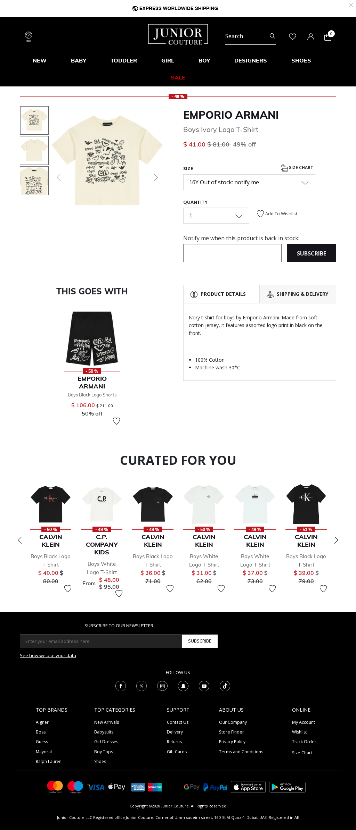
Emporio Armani (231, 114)
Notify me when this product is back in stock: (241, 238)
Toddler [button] (124, 60)
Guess (42, 742)
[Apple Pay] (117, 786)
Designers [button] (250, 60)
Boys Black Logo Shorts (92, 394)
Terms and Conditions (241, 752)
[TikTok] (225, 685)
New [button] (40, 60)
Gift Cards (177, 752)
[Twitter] (141, 685)
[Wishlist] (116, 421)
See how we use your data (48, 655)
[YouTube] (204, 685)
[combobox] (250, 36)
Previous (20, 540)
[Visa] (96, 786)
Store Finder (231, 732)
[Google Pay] (192, 786)
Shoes (100, 761)
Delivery (175, 732)
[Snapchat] (183, 685)
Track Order (304, 742)
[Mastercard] (55, 786)
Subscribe (199, 641)
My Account (303, 722)
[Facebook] (120, 685)
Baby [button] (78, 60)
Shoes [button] (301, 60)
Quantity (195, 202)
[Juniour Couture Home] (178, 33)
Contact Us (177, 722)
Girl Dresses (106, 742)
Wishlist (299, 732)
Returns (174, 742)
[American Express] (138, 786)
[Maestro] (75, 786)
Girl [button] (167, 60)
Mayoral (44, 752)
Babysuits (103, 732)
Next (336, 540)
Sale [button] (178, 77)
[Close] (351, 4)
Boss (41, 732)
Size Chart (300, 167)
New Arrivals (106, 722)
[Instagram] (162, 685)
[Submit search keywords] (272, 36)
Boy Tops (103, 752)
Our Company (233, 722)
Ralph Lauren (49, 761)
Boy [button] (204, 60)
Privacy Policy (232, 742)
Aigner (42, 722)
